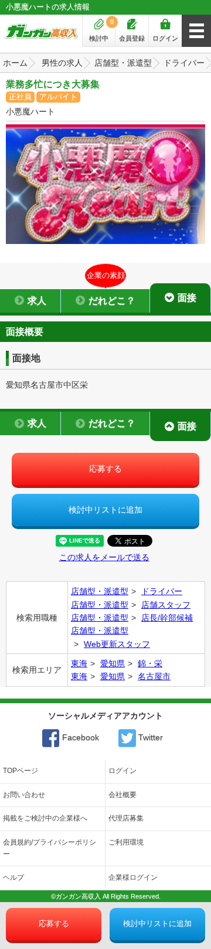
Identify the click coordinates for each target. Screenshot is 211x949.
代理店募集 (126, 818)
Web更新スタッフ (117, 644)
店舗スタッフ (165, 604)
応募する (105, 468)
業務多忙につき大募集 (53, 84)
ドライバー (184, 62)
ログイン (165, 38)
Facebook (79, 737)
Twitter (149, 737)
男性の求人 (62, 62)
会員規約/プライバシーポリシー (49, 848)
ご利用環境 (126, 842)
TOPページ (20, 771)
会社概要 (122, 795)
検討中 (101, 30)
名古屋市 (154, 676)
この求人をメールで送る (104, 557)
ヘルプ (13, 877)
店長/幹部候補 (167, 617)
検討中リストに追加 (105, 509)
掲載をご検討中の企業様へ (45, 818)
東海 (79, 663)
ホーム (15, 62)
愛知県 (112, 663)
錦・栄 (150, 663)
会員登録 (132, 38)
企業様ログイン (133, 877)
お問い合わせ (24, 795)
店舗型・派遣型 (123, 62)
